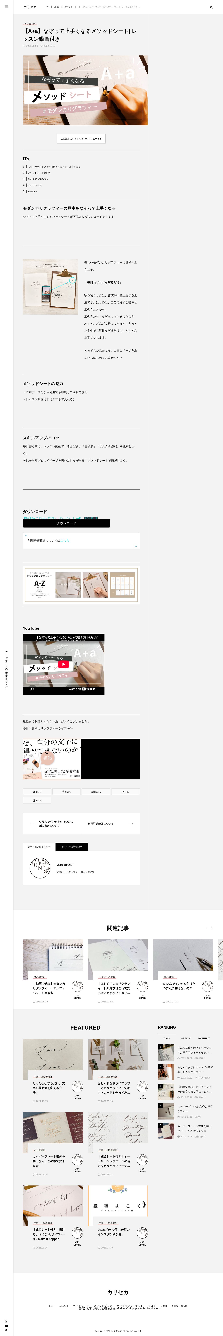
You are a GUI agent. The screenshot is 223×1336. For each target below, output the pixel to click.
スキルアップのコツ (38, 179)
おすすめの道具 (202, 1077)
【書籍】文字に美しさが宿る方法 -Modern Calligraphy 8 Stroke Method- (118, 1308)
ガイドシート (81, 1306)
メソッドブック (103, 1306)
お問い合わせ (179, 1306)
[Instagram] (6, 1321)
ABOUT (63, 1306)
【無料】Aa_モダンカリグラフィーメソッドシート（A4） (52, 518)
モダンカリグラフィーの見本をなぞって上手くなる (54, 166)
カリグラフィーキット (130, 1306)
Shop (164, 1306)
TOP (51, 1306)
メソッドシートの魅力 (39, 173)
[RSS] (6, 1329)
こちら (64, 540)
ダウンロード (34, 185)
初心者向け (200, 1058)
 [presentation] (209, 928)
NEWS (197, 1117)
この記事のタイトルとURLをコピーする (81, 138)
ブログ (152, 1306)
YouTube (32, 191)
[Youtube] (6, 1325)
